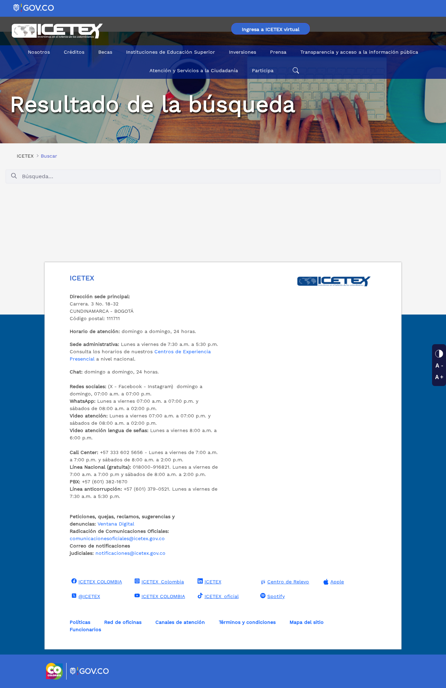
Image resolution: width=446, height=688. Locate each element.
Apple (337, 581)
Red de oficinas (122, 622)
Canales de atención (180, 622)
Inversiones (242, 52)
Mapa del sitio (307, 622)
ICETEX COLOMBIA (100, 581)
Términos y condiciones (247, 622)
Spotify (276, 596)
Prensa (278, 52)
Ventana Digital (116, 524)
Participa (263, 70)
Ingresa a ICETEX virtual (270, 29)
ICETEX (213, 581)
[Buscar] (294, 70)
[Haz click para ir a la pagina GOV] (89, 671)
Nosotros (39, 52)
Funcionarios (85, 629)
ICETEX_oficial (222, 596)
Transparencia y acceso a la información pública (359, 52)
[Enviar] (14, 176)
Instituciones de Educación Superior (170, 52)
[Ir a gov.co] (34, 7)
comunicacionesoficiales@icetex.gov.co (117, 538)
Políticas (80, 622)
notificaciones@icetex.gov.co (130, 553)
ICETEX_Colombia (162, 581)
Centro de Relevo (288, 581)
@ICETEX (89, 596)
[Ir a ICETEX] (57, 31)
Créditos (74, 52)
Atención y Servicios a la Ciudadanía (193, 70)
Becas (105, 52)
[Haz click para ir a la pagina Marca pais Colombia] (55, 671)
